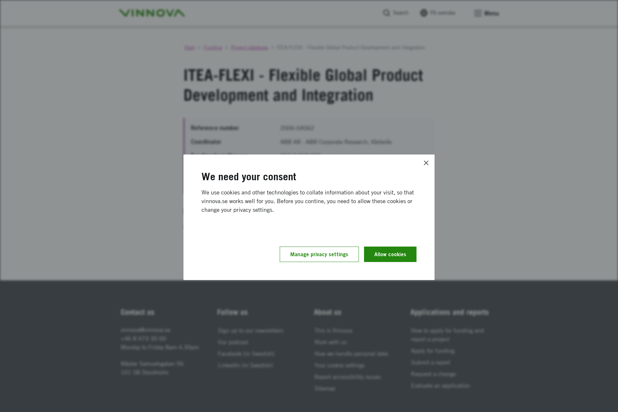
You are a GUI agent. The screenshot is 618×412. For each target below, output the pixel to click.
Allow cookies (390, 254)
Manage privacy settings (319, 254)
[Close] (426, 163)
